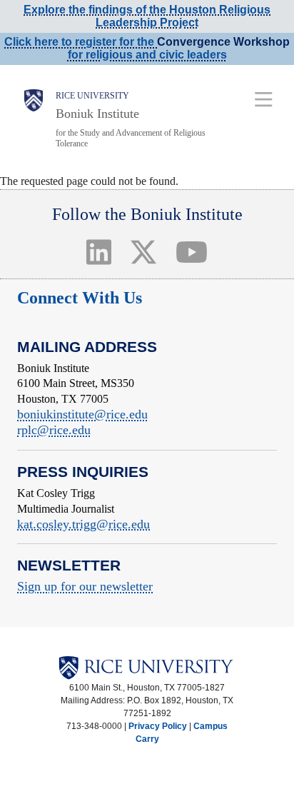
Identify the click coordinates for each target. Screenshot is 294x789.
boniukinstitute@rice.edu (82, 414)
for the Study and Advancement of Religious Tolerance (131, 138)
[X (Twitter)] (144, 251)
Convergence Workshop (223, 42)
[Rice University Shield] (33, 119)
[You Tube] (191, 251)
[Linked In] (99, 251)
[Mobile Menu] (264, 98)
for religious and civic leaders (147, 55)
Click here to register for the (80, 42)
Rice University (92, 96)
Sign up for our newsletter (85, 586)
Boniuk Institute (97, 113)
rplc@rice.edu (54, 430)
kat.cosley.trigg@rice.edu (83, 524)
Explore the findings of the (147, 16)
